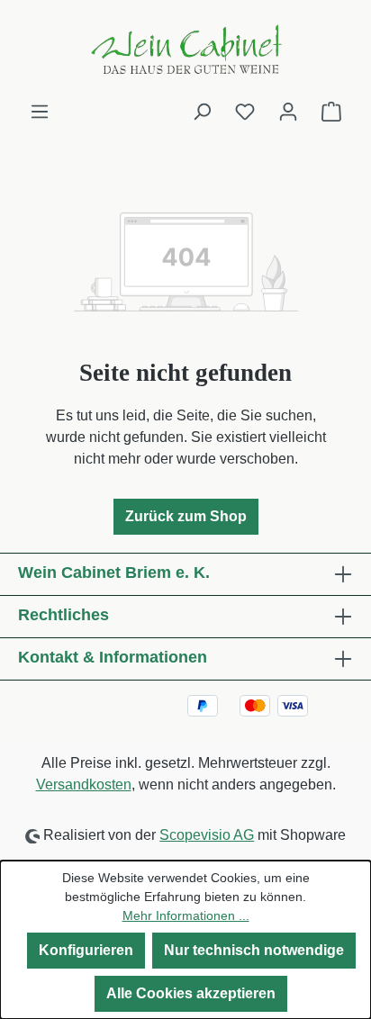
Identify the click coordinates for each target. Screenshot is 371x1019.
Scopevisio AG (206, 835)
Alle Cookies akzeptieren (191, 993)
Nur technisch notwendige (254, 950)
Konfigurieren (86, 950)
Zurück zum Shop (186, 516)
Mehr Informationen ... (185, 915)
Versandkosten (83, 784)
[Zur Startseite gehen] (185, 50)
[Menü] (39, 112)
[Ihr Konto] (288, 112)
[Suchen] (201, 112)
